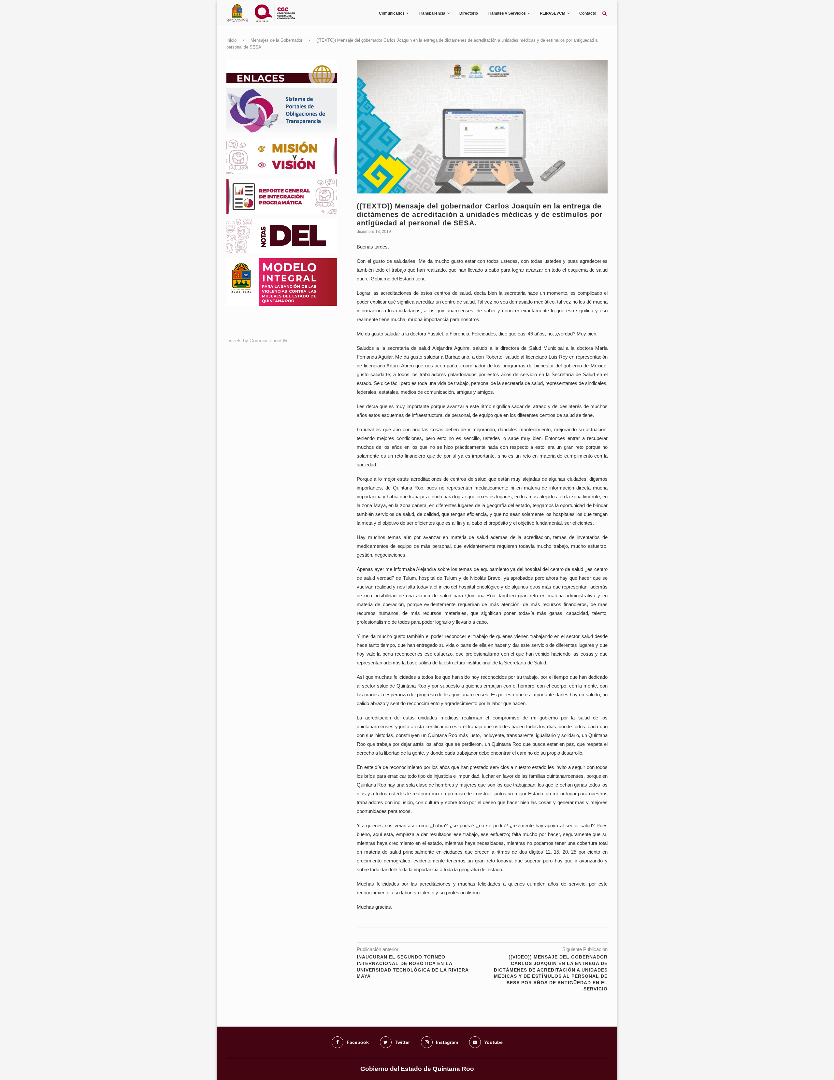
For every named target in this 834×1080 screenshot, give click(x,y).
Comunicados (392, 13)
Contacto (587, 13)
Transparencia (432, 13)
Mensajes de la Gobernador (276, 40)
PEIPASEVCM (552, 13)
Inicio (231, 40)
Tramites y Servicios (507, 13)
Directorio (468, 13)
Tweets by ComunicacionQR (257, 340)
